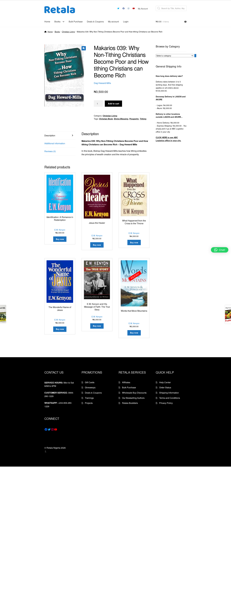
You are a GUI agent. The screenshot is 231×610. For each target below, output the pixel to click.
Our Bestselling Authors (133, 397)
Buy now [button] (60, 239)
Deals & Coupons (95, 21)
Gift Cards (89, 382)
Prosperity (134, 118)
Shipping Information (169, 392)
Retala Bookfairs (130, 403)
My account (113, 21)
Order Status (165, 387)
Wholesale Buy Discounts (134, 392)
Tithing (143, 118)
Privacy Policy (166, 403)
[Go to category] (195, 55)
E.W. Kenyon (59, 229)
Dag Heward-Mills (102, 83)
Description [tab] (49, 135)
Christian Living (68, 31)
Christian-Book (106, 118)
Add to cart (113, 103)
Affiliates (126, 382)
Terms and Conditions (169, 397)
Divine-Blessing (121, 118)
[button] (84, 48)
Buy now (134, 332)
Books (57, 21)
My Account (143, 8)
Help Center (165, 382)
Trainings (89, 397)
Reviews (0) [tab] (50, 151)
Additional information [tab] (54, 143)
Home (47, 21)
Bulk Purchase (76, 21)
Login (125, 21)
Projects (89, 403)
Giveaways (90, 387)
